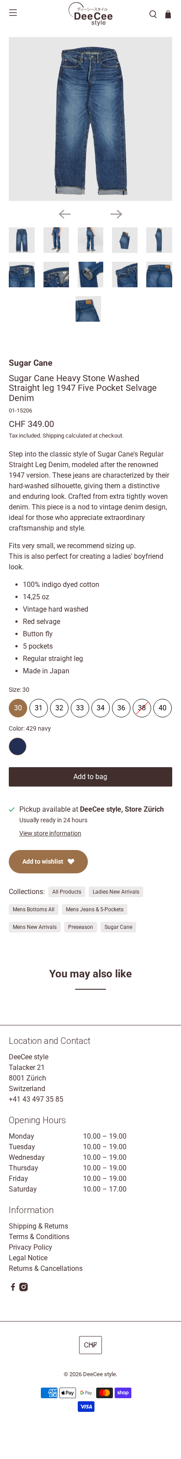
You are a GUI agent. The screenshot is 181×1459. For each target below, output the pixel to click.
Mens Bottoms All (33, 909)
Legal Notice (28, 1258)
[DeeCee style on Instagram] (23, 1289)
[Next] (116, 214)
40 (163, 705)
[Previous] (64, 214)
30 (18, 705)
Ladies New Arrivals (116, 892)
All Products (66, 892)
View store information (50, 833)
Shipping (53, 435)
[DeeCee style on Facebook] (13, 1289)
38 (142, 705)
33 (80, 705)
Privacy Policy (30, 1247)
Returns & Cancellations (46, 1268)
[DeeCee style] (90, 14)
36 (121, 705)
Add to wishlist (42, 861)
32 (59, 705)
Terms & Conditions (39, 1237)
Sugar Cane (30, 363)
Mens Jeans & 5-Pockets (94, 909)
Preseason (80, 927)
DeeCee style (99, 1374)
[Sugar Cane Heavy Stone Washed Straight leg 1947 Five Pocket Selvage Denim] (90, 118)
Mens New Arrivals (35, 927)
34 (101, 705)
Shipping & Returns (38, 1226)
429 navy (17, 746)
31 (39, 705)
